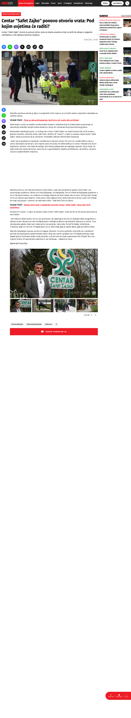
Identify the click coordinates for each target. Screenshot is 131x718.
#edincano (48, 324)
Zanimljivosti (78, 3)
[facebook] (4, 47)
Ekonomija (45, 3)
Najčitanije (119, 697)
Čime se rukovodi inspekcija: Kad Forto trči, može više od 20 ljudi (51, 120)
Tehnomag (88, 3)
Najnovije (111, 696)
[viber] (16, 47)
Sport (60, 3)
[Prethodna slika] (91, 315)
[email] (28, 47)
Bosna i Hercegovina (26, 3)
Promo (53, 3)
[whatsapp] (10, 47)
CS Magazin (68, 3)
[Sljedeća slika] (95, 315)
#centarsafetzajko (17, 324)
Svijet (37, 3)
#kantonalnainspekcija (34, 324)
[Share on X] (22, 47)
